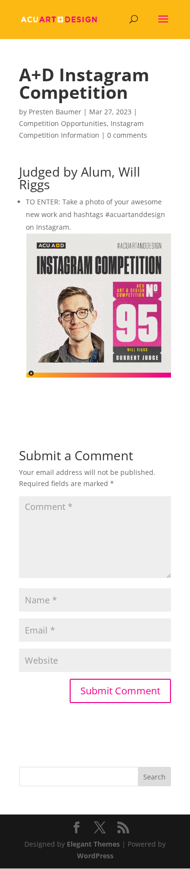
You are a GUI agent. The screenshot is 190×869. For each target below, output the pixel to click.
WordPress (95, 855)
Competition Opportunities (63, 123)
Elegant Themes (93, 844)
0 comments (127, 135)
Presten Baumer (55, 111)
